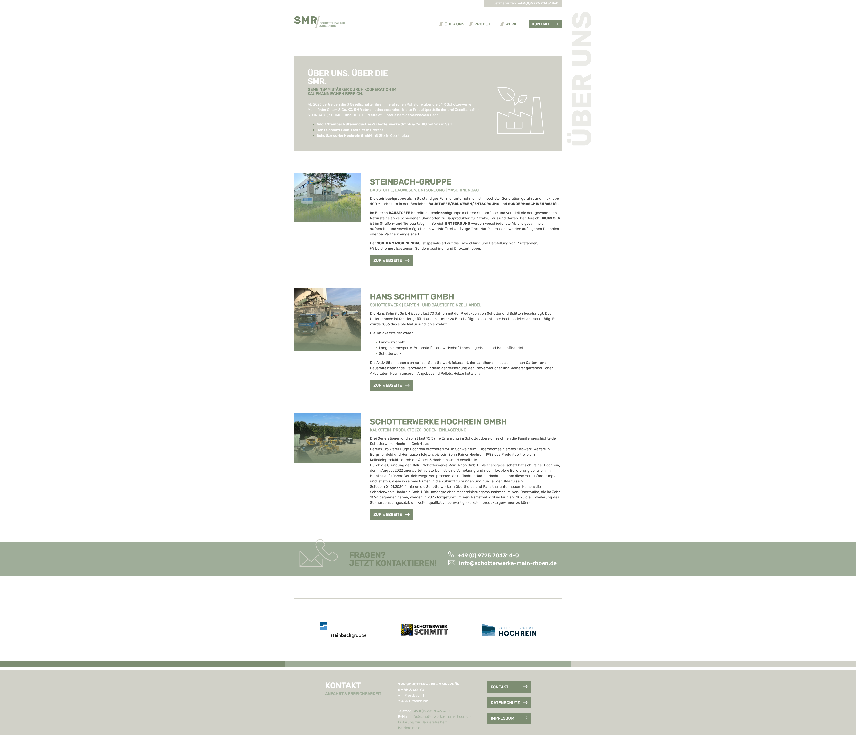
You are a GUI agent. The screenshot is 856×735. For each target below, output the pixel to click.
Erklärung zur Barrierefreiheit (422, 722)
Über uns (454, 24)
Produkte (485, 24)
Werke (512, 24)
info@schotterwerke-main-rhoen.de (507, 563)
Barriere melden (411, 728)
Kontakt (541, 24)
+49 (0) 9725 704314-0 (488, 555)
